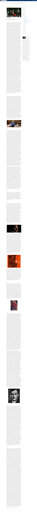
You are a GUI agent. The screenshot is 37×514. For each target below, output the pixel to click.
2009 (23, 14)
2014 (23, 9)
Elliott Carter (15, 507)
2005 (23, 33)
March (24, 29)
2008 (23, 15)
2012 (23, 11)
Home (14, 510)
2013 (23, 10)
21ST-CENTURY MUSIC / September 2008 (26, 20)
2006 (23, 32)
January (24, 31)
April (24, 28)
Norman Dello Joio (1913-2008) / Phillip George (27, 21)
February (25, 30)
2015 (23, 8)
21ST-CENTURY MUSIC (18, 3)
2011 (23, 12)
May (24, 27)
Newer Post (8, 510)
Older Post (20, 510)
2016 (23, 7)
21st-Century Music (11, 507)
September (25, 18)
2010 (23, 13)
